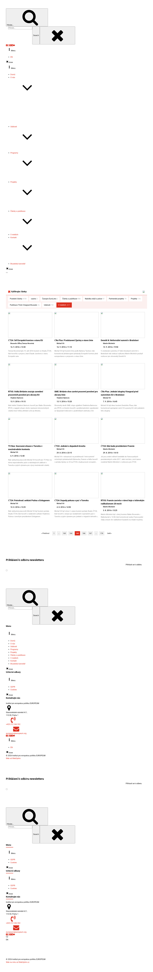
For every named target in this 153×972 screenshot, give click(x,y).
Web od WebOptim (13, 758)
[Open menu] (7, 272)
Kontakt (13, 237)
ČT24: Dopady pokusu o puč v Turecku (71, 500)
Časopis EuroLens (22, 115)
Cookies (13, 690)
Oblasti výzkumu (21, 101)
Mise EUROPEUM (21, 98)
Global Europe (20, 173)
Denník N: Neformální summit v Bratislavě (120, 340)
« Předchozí (45, 533)
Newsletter (19, 112)
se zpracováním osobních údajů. (38, 570)
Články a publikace (17, 211)
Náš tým (18, 104)
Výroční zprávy (21, 106)
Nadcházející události (23, 147)
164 (71, 533)
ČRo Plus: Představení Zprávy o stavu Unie (73, 340)
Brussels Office (16, 343)
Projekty (13, 182)
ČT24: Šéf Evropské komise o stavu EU (25, 340)
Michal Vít (60, 343)
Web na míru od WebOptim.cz (17, 962)
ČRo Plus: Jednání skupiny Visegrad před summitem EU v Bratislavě (119, 393)
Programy (14, 153)
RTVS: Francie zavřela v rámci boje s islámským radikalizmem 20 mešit (122, 502)
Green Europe (20, 176)
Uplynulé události (22, 150)
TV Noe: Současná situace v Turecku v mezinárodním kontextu (25, 447)
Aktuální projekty (21, 203)
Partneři (18, 124)
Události (13, 127)
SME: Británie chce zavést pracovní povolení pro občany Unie (76, 393)
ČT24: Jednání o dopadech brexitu (69, 446)
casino (34, 299)
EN (11, 57)
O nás (12, 77)
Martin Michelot (109, 343)
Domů (12, 74)
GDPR (12, 687)
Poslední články (18, 299)
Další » (109, 533)
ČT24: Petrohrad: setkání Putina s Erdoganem (29, 500)
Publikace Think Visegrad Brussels (28, 232)
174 (101, 533)
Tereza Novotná (28, 343)
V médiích (14, 235)
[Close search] (57, 35)
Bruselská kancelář (17, 264)
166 (84, 533)
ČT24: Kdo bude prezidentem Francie (117, 446)
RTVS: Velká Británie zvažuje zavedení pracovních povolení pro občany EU (25, 393)
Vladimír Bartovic (16, 398)
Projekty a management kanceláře (28, 261)
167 (90, 533)
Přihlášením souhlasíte (29, 570)
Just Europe (19, 179)
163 (64, 533)
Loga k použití (20, 121)
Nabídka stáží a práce (23, 118)
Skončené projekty (22, 205)
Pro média (19, 258)
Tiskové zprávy (21, 109)
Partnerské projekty (22, 208)
